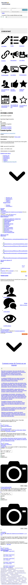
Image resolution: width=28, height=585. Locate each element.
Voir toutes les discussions (7, 215)
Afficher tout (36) (4, 234)
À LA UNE (2, 268)
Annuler (22, 485)
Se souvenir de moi (5, 11)
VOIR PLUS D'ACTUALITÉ (4, 550)
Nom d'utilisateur (4, 8)
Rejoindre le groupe (6, 202)
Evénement (9, 199)
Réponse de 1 (13, 214)
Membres (9, 197)
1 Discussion (6, 311)
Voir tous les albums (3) (6, 260)
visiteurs (7, 325)
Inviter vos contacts (23, 305)
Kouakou (4, 213)
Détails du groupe (7, 268)
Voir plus (9, 544)
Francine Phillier (4, 331)
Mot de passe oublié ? (15, 11)
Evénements (6, 216)
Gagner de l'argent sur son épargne (14, 533)
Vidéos (8, 201)
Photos (8, 200)
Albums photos (3, 235)
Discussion (9, 206)
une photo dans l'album (20, 430)
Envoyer (26, 485)
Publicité (2, 261)
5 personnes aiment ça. (6, 426)
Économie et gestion (11, 431)
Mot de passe (14, 8)
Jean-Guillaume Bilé (5, 430)
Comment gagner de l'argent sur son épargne (12, 212)
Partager (8, 205)
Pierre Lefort (20, 142)
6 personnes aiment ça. (6, 444)
